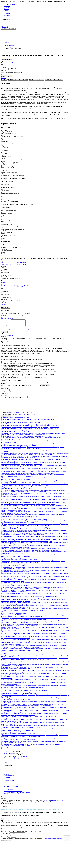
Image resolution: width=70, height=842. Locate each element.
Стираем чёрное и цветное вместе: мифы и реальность (50, 582)
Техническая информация (11, 786)
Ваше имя (3, 315)
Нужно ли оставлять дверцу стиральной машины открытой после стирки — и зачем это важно (32, 496)
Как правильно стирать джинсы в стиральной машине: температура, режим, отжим (33, 475)
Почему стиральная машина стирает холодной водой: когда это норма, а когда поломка (32, 726)
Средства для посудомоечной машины (36, 420)
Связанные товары (23, 79)
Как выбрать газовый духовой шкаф (34, 434)
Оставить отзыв (5, 307)
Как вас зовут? (5, 390)
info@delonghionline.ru (18, 758)
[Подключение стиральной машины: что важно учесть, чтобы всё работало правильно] (26, 456)
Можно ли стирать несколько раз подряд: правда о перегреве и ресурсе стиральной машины (34, 603)
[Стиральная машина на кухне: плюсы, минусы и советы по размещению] (23, 536)
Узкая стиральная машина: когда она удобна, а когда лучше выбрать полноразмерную (34, 714)
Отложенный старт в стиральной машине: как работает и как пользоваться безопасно (32, 692)
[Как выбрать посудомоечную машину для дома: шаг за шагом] (19, 651)
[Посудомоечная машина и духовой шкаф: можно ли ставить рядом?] (21, 633)
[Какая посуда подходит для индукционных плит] (16, 427)
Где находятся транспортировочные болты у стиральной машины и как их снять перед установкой (34, 524)
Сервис (6, 10)
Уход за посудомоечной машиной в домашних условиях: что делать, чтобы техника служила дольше (33, 503)
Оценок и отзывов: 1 (7, 62)
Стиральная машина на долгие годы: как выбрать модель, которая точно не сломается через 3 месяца (34, 453)
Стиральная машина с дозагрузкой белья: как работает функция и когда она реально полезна (35, 711)
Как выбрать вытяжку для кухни (30, 422)
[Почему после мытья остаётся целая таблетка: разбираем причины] (21, 676)
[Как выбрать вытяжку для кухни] (11, 422)
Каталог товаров (9, 775)
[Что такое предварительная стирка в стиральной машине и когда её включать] (24, 551)
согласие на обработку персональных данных (20, 412)
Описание (3, 79)
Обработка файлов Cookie (11, 794)
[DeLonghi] (4, 27)
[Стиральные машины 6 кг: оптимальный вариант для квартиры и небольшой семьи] (26, 521)
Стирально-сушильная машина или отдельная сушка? (49, 433)
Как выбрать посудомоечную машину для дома (43, 419)
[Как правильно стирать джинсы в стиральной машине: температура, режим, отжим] (26, 474)
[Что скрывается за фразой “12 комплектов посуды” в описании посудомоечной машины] (27, 630)
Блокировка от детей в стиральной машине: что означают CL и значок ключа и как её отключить (34, 686)
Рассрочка (7, 6)
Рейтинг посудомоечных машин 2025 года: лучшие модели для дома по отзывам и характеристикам (33, 472)
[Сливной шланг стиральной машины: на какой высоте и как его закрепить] (23, 664)
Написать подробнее (7, 318)
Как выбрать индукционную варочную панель (43, 425)
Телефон (3, 393)
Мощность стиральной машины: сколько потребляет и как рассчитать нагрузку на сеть (33, 530)
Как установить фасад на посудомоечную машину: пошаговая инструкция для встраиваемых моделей (32, 549)
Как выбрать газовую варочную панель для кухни (46, 424)
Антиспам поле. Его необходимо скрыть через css (15, 313)
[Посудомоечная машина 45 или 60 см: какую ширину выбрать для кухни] (23, 719)
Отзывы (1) (32, 79)
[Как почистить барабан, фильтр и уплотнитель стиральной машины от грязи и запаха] (26, 465)
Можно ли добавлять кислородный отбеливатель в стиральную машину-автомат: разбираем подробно (34, 658)
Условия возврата (9, 789)
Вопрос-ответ (40, 79)
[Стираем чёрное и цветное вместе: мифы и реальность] (17, 582)
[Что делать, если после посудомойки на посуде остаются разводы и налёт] (23, 499)
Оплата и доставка (9, 4)
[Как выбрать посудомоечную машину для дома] (15, 419)
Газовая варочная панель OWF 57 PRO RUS (13, 286)
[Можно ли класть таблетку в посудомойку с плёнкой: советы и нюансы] (22, 661)
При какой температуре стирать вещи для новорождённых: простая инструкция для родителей (32, 621)
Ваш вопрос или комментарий (9, 411)
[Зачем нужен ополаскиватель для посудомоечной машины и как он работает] (24, 564)
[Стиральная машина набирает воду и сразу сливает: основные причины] (22, 741)
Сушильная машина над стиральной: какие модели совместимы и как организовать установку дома (34, 540)
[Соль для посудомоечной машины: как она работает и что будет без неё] (22, 493)
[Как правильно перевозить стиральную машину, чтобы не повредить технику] (24, 667)
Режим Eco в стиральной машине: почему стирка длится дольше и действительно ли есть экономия (34, 704)
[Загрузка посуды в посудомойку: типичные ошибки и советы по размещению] (24, 511)
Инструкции (48, 79)
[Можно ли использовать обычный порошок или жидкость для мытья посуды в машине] (27, 624)
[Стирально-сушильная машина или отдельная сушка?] (17, 433)
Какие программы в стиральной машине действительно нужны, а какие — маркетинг (32, 447)
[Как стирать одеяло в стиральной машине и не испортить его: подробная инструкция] (26, 561)
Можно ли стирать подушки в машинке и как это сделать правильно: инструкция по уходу (33, 481)
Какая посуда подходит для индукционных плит (45, 427)
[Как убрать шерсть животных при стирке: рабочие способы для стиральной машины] (26, 673)
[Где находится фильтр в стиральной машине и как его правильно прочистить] (24, 508)
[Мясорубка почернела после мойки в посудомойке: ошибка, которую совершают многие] (27, 645)
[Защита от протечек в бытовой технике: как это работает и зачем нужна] (22, 627)
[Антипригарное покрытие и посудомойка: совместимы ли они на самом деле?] (24, 636)
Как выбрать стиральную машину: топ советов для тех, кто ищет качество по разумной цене (32, 597)
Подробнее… (23, 827)
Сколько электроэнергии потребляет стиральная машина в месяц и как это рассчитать (34, 732)
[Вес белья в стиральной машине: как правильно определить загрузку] (22, 593)
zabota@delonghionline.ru (20, 756)
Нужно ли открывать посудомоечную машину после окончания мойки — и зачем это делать (35, 577)
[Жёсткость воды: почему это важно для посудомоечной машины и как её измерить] (26, 639)
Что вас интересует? (6, 397)
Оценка (3, 317)
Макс (6, 762)
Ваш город (4, 395)
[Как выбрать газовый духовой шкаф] (12, 434)
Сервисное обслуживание (11, 784)
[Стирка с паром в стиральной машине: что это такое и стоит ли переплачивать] (24, 545)
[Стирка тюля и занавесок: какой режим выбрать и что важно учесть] (21, 682)
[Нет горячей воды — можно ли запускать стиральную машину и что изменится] (25, 584)
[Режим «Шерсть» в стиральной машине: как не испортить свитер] (21, 701)
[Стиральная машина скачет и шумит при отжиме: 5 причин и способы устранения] (25, 487)
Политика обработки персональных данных (17, 792)
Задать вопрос (45, 385)
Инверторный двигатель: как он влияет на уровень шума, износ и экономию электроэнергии (33, 490)
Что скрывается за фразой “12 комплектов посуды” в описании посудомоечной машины (35, 630)
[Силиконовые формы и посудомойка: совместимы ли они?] (19, 679)
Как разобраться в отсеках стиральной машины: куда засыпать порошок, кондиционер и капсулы (34, 484)
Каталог (6, 9)
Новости (6, 7)
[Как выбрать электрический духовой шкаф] (14, 436)
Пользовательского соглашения (26, 414)
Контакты (7, 15)
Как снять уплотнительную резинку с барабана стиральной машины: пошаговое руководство (32, 587)
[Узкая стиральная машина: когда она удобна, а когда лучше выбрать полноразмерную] (26, 713)
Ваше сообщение (6, 326)
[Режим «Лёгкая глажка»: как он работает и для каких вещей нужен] (21, 695)
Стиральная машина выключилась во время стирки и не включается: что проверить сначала (34, 735)
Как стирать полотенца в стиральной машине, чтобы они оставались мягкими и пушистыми (32, 518)
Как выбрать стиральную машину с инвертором (44, 428)
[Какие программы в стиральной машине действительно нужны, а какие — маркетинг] (27, 447)
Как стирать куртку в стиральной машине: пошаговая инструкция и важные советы (32, 515)
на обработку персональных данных (32, 329)
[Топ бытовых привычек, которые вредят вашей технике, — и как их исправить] (25, 611)
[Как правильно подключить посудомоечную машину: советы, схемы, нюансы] (24, 459)
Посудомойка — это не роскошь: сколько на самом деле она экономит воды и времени (33, 444)
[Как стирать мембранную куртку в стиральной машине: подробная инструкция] (25, 670)
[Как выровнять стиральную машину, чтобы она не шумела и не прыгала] (23, 642)
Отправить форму (6, 416)
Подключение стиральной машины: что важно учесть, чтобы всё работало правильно (34, 456)
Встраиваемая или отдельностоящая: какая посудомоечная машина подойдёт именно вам (33, 649)
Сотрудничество (9, 780)
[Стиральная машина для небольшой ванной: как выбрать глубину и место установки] (26, 738)
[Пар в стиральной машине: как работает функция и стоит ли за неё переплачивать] (25, 605)
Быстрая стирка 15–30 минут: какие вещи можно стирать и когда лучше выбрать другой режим (34, 689)
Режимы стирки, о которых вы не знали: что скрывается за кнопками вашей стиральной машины (35, 618)
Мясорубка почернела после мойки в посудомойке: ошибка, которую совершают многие (34, 646)
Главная (6, 774)
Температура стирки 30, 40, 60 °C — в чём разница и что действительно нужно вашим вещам (35, 615)
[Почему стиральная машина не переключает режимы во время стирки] (22, 722)
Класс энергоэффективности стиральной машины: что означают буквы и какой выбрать (29, 717)
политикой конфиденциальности (53, 800)
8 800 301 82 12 (5, 18)
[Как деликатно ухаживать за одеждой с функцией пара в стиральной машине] (24, 430)
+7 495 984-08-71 (9, 753)
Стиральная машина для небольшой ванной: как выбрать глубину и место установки (33, 738)
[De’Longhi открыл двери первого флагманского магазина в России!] (21, 437)
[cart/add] (1, 306)
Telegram (6, 760)
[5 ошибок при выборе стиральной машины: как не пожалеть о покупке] (22, 440)
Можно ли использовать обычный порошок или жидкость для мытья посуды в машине (34, 624)
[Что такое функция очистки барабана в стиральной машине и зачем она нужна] (24, 554)
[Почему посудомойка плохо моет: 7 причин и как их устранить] (20, 450)
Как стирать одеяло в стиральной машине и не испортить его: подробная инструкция (33, 561)
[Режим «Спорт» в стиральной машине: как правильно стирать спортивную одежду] (26, 698)
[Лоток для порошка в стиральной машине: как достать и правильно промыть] (24, 567)
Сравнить (3, 78)
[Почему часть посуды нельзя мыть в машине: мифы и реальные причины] (23, 505)
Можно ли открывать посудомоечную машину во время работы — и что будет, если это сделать (32, 527)
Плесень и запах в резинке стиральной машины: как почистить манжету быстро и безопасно (34, 533)
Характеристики (12, 79)
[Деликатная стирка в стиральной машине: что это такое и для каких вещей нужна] (25, 570)
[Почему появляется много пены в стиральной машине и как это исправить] (23, 579)
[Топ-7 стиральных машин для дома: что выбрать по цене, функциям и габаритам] (25, 477)
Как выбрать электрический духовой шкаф (39, 436)
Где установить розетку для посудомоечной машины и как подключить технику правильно (35, 558)
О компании (7, 13)
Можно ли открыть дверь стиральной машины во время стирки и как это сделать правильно (34, 573)
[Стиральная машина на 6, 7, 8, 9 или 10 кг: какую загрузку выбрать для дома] (24, 707)
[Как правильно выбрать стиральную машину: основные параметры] (21, 655)
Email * (3, 392)
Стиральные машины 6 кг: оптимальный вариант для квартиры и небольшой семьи (33, 521)
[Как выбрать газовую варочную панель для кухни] (16, 424)
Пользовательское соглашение (13, 791)
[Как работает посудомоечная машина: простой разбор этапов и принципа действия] (26, 542)
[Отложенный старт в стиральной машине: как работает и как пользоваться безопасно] (26, 692)
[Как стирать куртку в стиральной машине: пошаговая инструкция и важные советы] (26, 514)
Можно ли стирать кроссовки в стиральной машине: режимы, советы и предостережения (33, 463)
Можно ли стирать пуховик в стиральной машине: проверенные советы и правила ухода (33, 469)
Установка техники (9, 12)
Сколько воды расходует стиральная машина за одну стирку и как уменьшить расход (33, 729)
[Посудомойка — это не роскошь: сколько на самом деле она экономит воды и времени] (27, 444)
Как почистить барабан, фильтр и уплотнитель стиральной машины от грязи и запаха (33, 466)
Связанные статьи (57, 79)
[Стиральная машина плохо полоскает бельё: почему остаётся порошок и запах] (24, 744)
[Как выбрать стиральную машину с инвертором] (15, 428)
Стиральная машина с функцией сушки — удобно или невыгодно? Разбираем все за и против (35, 609)
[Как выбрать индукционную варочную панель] (15, 425)
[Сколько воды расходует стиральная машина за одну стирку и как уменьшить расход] (26, 728)
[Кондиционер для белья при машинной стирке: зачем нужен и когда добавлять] (24, 599)
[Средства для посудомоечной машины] (13, 420)
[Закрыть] (1, 387)
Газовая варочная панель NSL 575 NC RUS (13, 264)
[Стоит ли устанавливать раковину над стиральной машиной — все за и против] (25, 590)
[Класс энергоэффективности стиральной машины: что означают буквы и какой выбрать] (27, 716)
